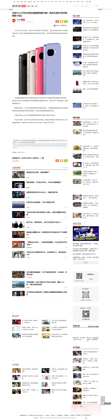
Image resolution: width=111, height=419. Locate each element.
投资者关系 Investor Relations (36, 415)
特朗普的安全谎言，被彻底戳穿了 (38, 172)
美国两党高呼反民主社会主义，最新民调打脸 (42, 192)
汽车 (49, 1)
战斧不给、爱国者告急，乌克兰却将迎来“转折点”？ (44, 222)
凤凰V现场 (77, 223)
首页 (14, 1)
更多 (82, 1)
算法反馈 (65, 167)
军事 (60, 1)
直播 (25, 1)
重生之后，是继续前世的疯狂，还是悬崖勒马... (93, 339)
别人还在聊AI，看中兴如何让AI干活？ (84, 254)
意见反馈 (72, 415)
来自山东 (24, 21)
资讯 (18, 1)
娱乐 (38, 1)
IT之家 (18, 19)
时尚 (45, 1)
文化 (64, 1)
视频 (21, 1)
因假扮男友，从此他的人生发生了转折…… (79, 338)
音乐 (92, 326)
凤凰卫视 (30, 1)
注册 (87, 1)
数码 (78, 1)
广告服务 (47, 415)
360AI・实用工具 (61, 25)
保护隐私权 (59, 415)
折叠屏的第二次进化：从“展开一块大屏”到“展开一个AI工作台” (86, 258)
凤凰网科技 (90, 274)
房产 (53, 1)
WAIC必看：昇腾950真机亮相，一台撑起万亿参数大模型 (85, 244)
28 (67, 257)
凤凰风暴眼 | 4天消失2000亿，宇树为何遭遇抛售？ (44, 182)
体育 (42, 1)
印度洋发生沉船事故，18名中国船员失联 (40, 202)
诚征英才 (53, 415)
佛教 (71, 1)
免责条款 (66, 415)
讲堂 (89, 326)
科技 (56, 1)
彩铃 (94, 326)
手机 (32, 6)
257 (67, 287)
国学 (75, 1)
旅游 (67, 1)
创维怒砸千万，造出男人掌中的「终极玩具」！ (26, 158)
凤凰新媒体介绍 (23, 415)
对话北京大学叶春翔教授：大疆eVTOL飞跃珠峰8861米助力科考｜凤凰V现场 (85, 250)
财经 (34, 1)
